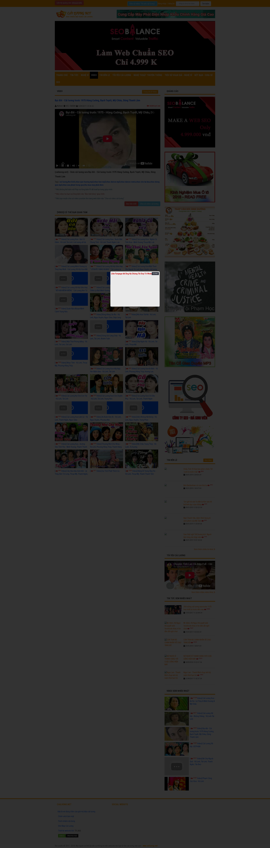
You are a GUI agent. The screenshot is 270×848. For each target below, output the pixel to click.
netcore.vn (137, 307)
